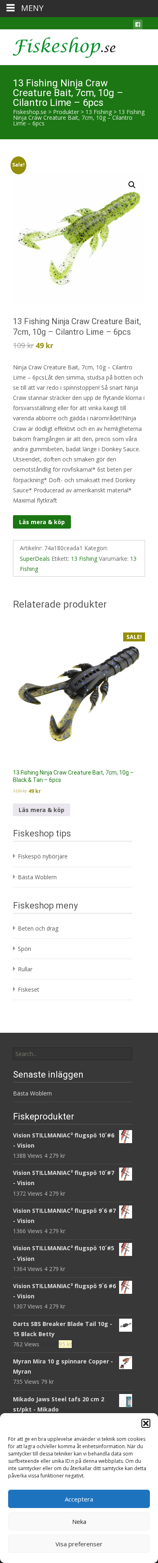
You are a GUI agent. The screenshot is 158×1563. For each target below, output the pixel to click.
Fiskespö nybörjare (43, 856)
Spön (24, 949)
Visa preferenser (79, 1544)
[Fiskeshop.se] (57, 45)
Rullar (25, 969)
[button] (146, 1423)
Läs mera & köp (42, 522)
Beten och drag (38, 928)
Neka (79, 1521)
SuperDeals (35, 558)
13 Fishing (84, 558)
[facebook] (138, 26)
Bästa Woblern (37, 877)
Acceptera (79, 1499)
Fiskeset (28, 989)
